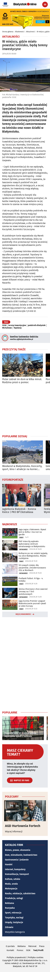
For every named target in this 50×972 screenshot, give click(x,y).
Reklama (9, 903)
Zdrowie (9, 927)
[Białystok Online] (25, 4)
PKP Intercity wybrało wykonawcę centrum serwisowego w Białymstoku (32, 544)
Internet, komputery (15, 869)
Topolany (18, 328)
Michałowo (7, 328)
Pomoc (20, 950)
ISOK (28, 950)
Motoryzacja (11, 888)
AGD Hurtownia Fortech (22, 826)
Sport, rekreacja (13, 912)
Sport (21, 537)
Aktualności (30, 32)
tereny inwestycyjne (17, 325)
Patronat (32, 946)
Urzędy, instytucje (14, 922)
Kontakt (10, 950)
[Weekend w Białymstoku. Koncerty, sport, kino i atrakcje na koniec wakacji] (22, 452)
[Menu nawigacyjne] (45, 4)
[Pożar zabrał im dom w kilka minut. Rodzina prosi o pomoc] (22, 365)
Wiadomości (19, 32)
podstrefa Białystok (37, 325)
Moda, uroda (11, 883)
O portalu (10, 946)
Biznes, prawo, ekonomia (17, 850)
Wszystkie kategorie (15, 932)
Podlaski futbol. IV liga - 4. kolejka (31, 579)
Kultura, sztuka (12, 879)
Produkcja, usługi (14, 898)
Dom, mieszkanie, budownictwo (21, 855)
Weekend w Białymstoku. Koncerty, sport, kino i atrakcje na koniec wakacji (22, 468)
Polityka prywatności (16, 957)
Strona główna (7, 32)
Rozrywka (10, 908)
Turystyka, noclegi (14, 917)
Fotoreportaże (12, 479)
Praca (41, 946)
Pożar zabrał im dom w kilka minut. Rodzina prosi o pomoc (22, 381)
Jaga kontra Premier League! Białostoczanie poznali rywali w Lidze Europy (32, 603)
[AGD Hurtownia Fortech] (25, 810)
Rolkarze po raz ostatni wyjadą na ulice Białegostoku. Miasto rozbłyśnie (33, 556)
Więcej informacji (13, 831)
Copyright (6, 960)
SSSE (4, 325)
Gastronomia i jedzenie (17, 859)
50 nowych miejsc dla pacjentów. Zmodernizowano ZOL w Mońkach (32, 567)
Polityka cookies (35, 957)
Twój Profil (38, 950)
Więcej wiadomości (23, 614)
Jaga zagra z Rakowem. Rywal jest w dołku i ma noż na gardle (32, 532)
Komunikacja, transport (17, 874)
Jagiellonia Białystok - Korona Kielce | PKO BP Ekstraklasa (19, 511)
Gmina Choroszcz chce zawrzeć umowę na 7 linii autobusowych (33, 591)
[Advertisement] (25, 409)
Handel (8, 864)
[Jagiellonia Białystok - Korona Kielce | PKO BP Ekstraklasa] (21, 495)
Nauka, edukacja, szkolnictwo (20, 893)
